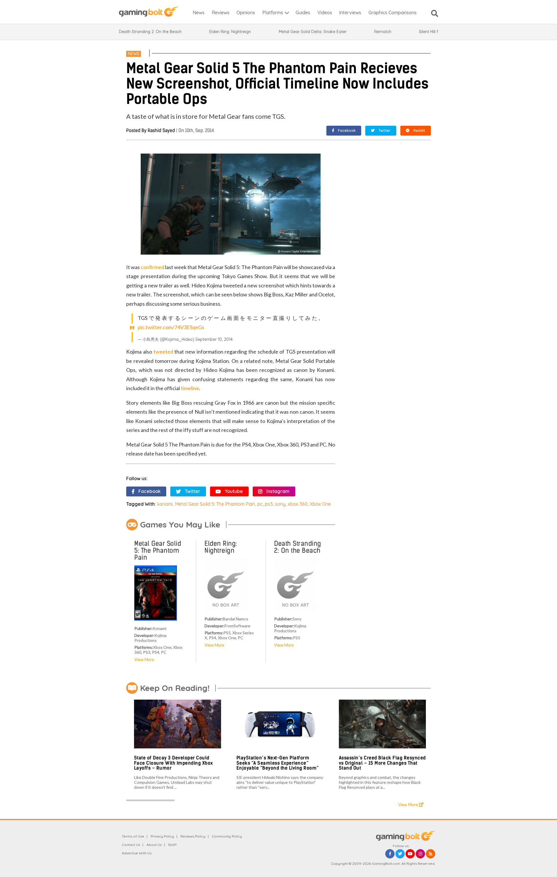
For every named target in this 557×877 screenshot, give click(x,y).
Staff (172, 844)
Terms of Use (133, 836)
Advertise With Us (136, 853)
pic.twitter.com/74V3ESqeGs (171, 327)
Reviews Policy (192, 836)
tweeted (163, 351)
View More (144, 659)
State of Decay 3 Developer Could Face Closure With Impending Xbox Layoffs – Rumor (173, 763)
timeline (190, 388)
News (133, 53)
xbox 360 (298, 504)
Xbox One (320, 504)
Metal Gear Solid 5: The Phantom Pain (215, 504)
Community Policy (227, 836)
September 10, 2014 (214, 339)
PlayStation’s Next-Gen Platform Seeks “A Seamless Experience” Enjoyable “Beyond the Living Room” (277, 763)
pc (260, 504)
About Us (154, 844)
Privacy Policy (162, 836)
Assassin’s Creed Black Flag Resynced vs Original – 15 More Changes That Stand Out (382, 763)
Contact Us (131, 844)
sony (280, 504)
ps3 (269, 504)
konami (165, 504)
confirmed (152, 267)
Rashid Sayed (161, 130)
